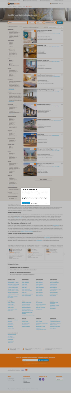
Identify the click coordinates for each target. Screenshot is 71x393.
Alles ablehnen (34, 203)
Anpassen (46, 203)
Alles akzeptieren (26, 203)
